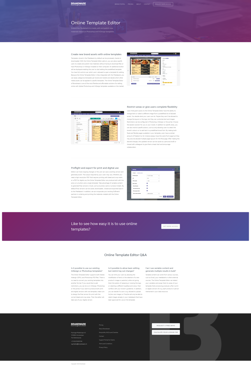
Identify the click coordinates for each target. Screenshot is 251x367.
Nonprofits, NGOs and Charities (108, 332)
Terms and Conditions (105, 344)
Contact (147, 4)
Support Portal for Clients (107, 340)
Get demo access (170, 226)
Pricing (130, 4)
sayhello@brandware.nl (79, 344)
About (138, 4)
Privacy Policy (103, 347)
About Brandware (104, 329)
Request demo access (163, 4)
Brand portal (120, 4)
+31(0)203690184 (76, 341)
